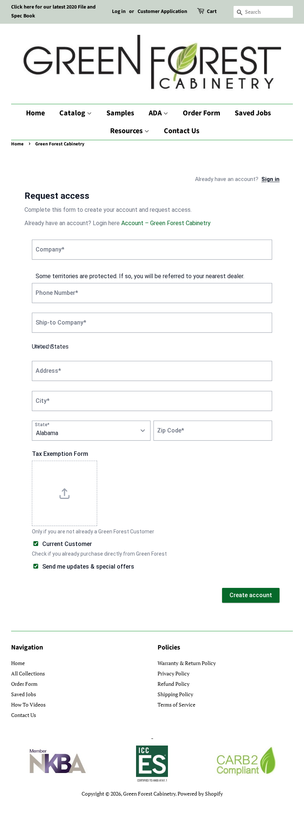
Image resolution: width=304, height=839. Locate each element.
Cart (212, 11)
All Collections (28, 673)
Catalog (73, 113)
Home (35, 113)
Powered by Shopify (200, 793)
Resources (127, 131)
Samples (120, 113)
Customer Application (162, 11)
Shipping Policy (175, 694)
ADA (156, 113)
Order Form (201, 113)
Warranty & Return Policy (187, 663)
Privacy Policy (173, 673)
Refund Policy (173, 683)
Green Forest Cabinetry (149, 793)
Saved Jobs (253, 113)
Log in (119, 11)
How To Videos (28, 704)
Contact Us (181, 131)
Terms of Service (176, 704)
